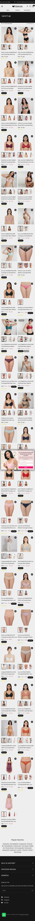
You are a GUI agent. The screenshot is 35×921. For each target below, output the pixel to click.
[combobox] (20, 461)
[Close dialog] (33, 451)
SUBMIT (25, 467)
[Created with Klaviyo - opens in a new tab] (17, 470)
